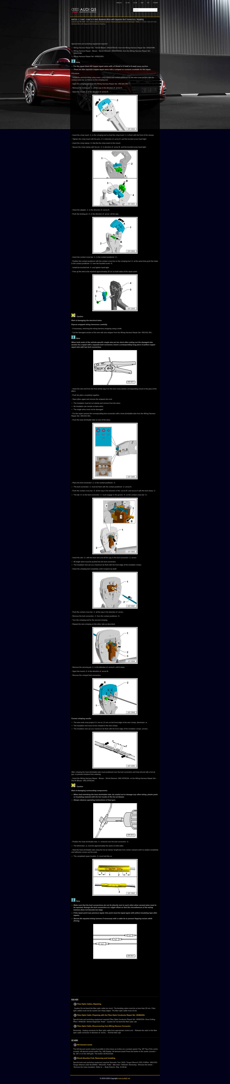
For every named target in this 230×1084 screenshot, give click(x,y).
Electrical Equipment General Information (123, 21)
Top (148, 3)
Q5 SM (135, 3)
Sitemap (155, 3)
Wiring (137, 21)
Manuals (119, 3)
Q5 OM (127, 3)
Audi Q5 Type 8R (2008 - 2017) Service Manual (85, 21)
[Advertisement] (115, 34)
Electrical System (105, 21)
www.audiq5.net (124, 1078)
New (142, 3)
